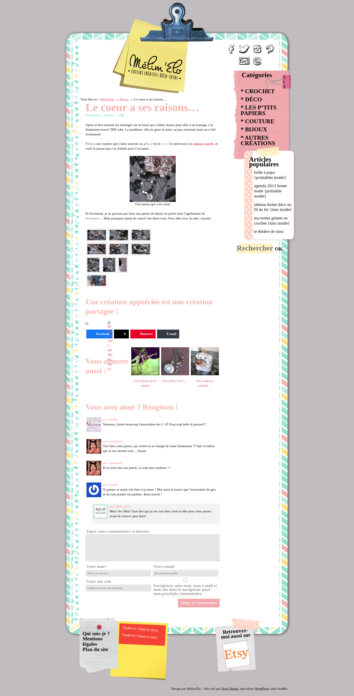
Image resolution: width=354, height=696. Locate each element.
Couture (259, 121)
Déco (253, 99)
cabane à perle (203, 144)
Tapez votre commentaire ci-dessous (117, 531)
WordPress (262, 688)
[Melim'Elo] (147, 40)
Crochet (260, 91)
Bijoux (256, 129)
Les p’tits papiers (259, 110)
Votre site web (98, 581)
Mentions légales (93, 641)
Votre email (164, 566)
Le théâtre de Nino (269, 231)
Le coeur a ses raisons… (142, 107)
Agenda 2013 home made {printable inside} (270, 190)
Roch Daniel (229, 688)
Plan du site (95, 649)
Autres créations (258, 140)
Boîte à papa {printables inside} (270, 175)
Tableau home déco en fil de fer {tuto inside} (273, 207)
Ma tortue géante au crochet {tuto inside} (272, 220)
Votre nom (96, 566)
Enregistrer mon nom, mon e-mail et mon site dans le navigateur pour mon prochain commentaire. (185, 589)
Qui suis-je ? (96, 633)
